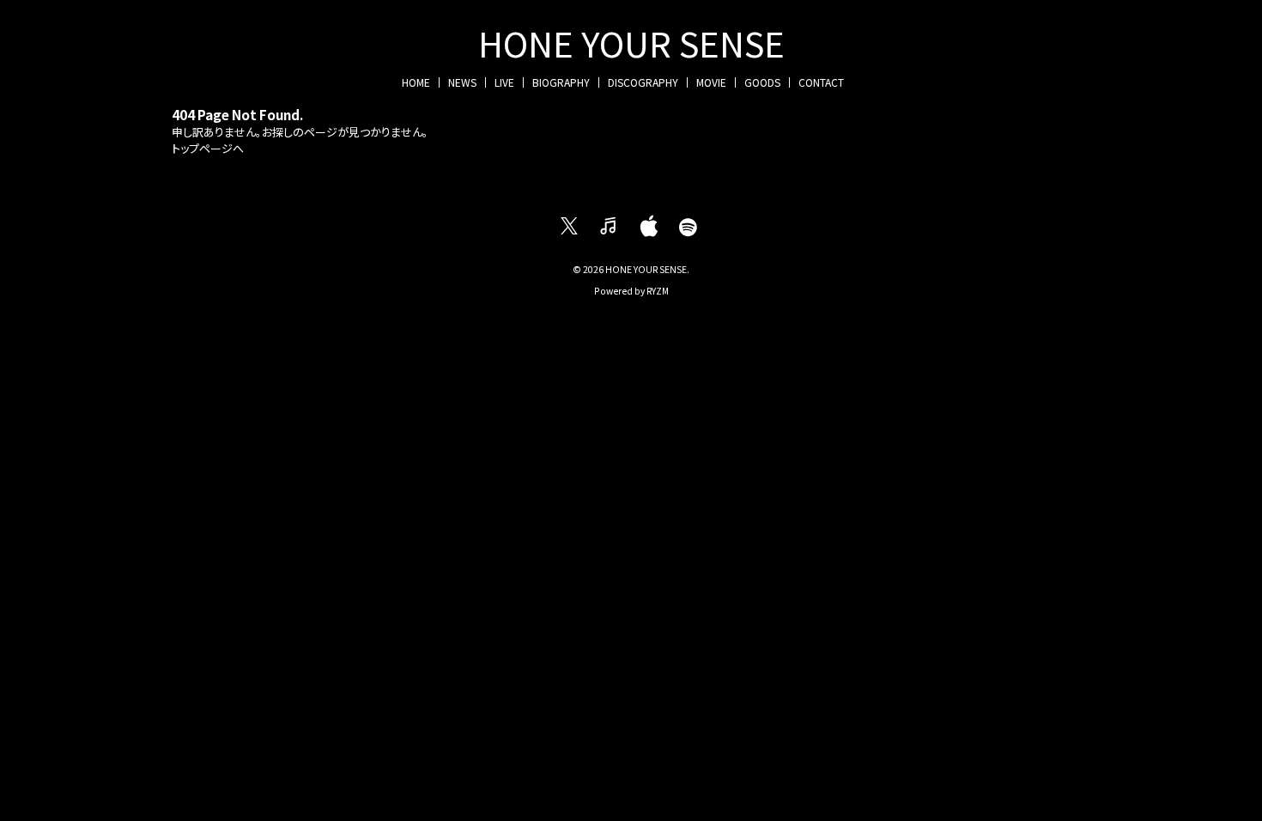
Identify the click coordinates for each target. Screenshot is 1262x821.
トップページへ (208, 148)
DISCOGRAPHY (643, 82)
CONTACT (821, 82)
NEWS (462, 82)
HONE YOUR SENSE (631, 43)
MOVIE (711, 82)
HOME (416, 82)
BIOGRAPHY (561, 82)
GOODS (762, 82)
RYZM (657, 290)
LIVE (504, 82)
